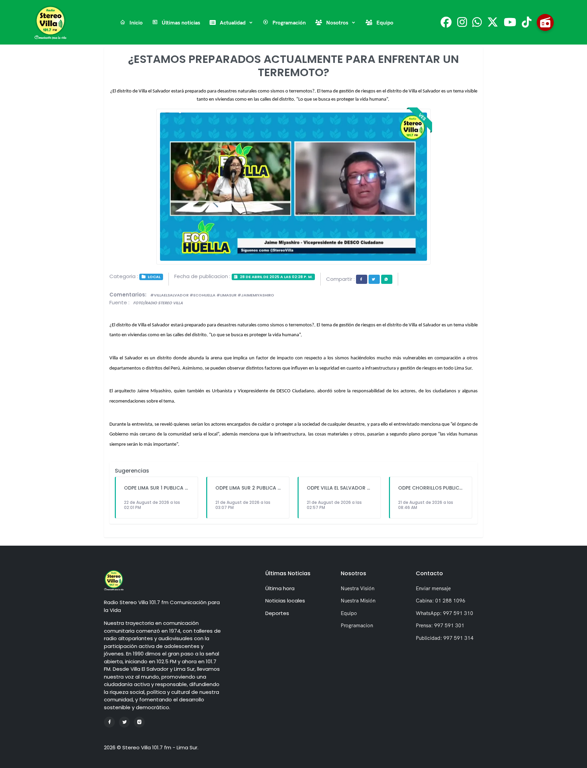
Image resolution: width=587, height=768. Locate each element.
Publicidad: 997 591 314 (445, 638)
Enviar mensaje (433, 588)
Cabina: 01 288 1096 (440, 600)
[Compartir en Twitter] (374, 279)
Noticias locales (285, 600)
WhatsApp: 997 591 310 (444, 613)
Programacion (357, 625)
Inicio (135, 22)
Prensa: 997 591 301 (440, 625)
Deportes (277, 613)
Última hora (280, 588)
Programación (288, 22)
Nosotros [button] (337, 22)
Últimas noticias (180, 22)
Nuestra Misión (358, 600)
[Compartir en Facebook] (361, 279)
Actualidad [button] (232, 22)
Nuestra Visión (357, 588)
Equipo (384, 22)
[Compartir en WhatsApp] (386, 279)
